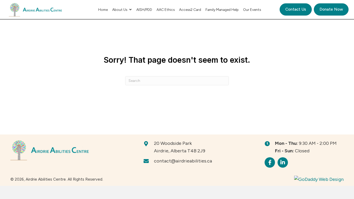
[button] (270, 162)
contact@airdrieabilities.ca (183, 161)
